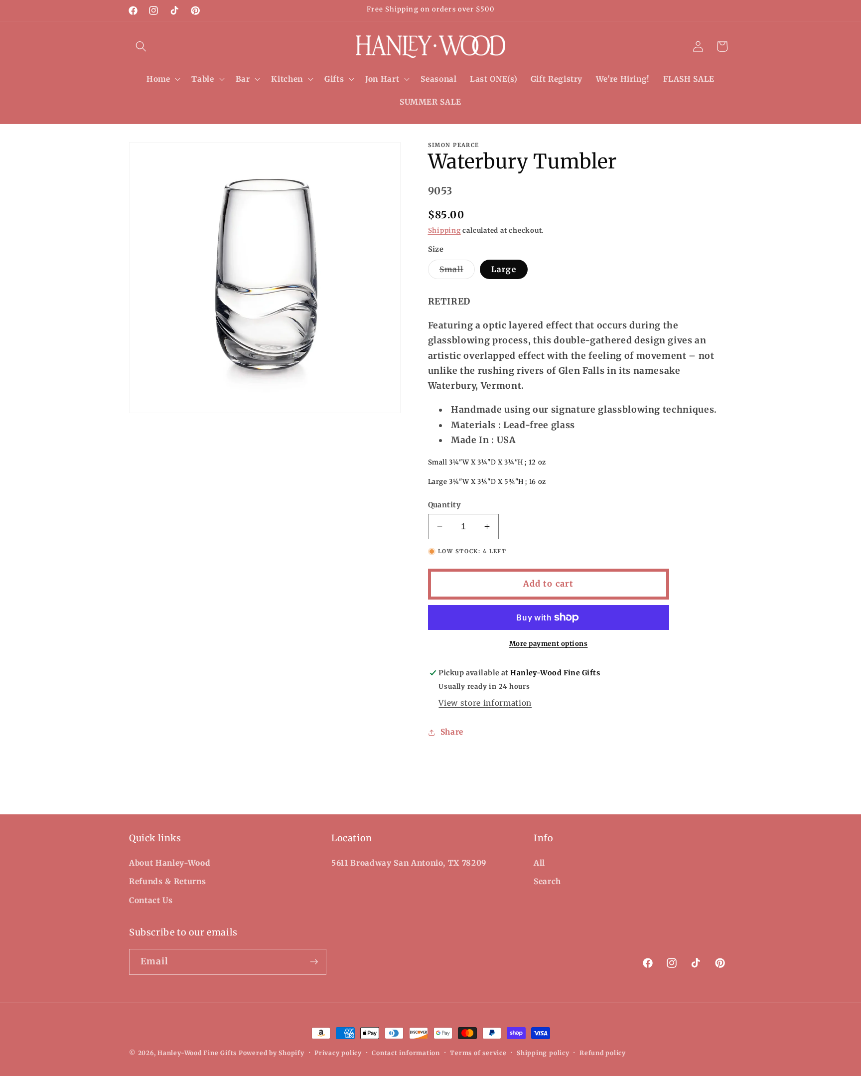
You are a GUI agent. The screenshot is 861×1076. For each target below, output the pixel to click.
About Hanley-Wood (169, 863)
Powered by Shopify (271, 1053)
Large (503, 269)
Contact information (406, 1053)
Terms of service (478, 1053)
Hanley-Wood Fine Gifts (197, 1053)
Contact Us (151, 900)
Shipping (444, 230)
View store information (485, 703)
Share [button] (451, 732)
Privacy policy (338, 1053)
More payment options (548, 643)
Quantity (444, 504)
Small (457, 271)
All (539, 863)
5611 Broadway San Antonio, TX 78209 (409, 863)
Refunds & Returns (167, 881)
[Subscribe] (314, 962)
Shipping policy (543, 1053)
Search (547, 881)
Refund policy (602, 1053)
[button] (141, 46)
